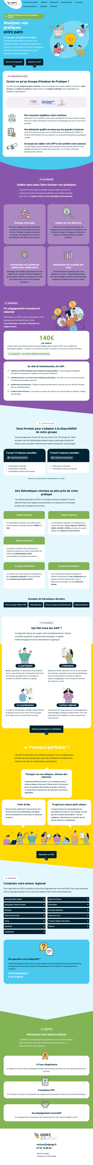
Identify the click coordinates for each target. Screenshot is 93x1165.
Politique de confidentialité (46, 1156)
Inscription (43, 6)
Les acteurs (79, 2)
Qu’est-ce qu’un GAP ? (30, 2)
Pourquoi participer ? (30, 6)
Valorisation (54, 2)
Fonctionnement (66, 2)
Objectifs (44, 2)
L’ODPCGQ (53, 6)
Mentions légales (43, 1153)
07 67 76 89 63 (15, 977)
